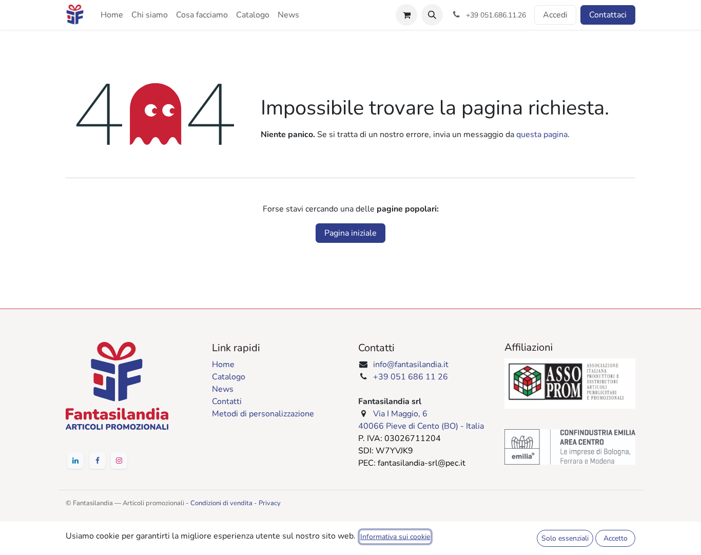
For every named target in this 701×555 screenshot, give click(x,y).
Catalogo (228, 376)
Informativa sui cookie (395, 537)
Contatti (227, 401)
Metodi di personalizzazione (263, 413)
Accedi (555, 15)
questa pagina (542, 134)
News (222, 389)
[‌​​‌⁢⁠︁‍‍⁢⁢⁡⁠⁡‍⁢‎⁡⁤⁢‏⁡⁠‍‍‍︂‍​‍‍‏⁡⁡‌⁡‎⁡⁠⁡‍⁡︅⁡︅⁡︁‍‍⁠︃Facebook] (97, 460)
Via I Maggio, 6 (400, 413)
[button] (432, 15)
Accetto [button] (615, 538)
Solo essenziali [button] (565, 538)
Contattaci (608, 15)
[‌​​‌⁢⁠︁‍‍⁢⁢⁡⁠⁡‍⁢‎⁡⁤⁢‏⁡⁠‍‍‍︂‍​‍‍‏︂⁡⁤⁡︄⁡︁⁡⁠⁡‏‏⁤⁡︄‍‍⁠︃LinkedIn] (75, 460)
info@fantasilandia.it (411, 364)
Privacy (270, 503)
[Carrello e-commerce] (406, 15)
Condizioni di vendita (221, 503)
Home (223, 364)
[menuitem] (111, 15)
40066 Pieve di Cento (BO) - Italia (421, 426)
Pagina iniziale (350, 233)
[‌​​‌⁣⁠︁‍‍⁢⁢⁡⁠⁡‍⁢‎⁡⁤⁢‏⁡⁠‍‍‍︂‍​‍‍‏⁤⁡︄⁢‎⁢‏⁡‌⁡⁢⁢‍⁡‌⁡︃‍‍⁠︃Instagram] (119, 460)
